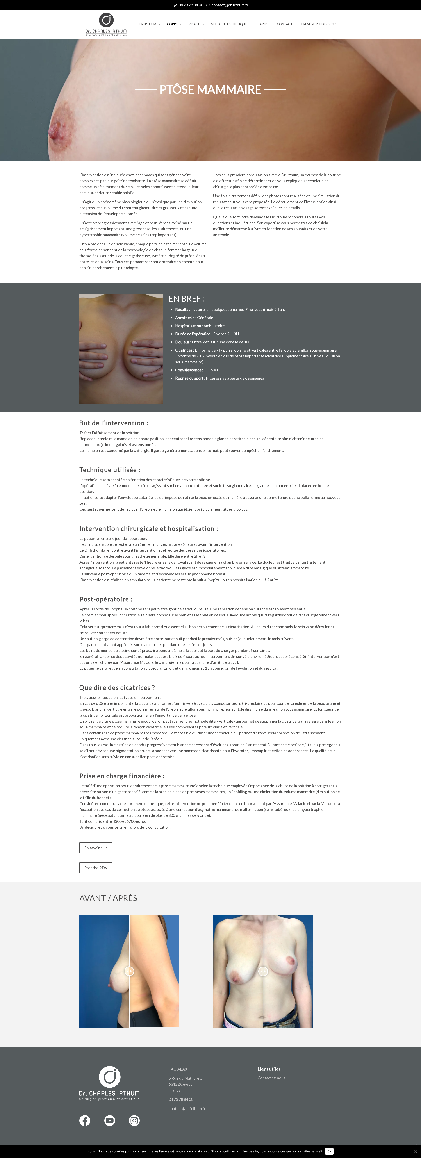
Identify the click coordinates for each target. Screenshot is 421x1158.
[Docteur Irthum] (106, 24)
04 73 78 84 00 (190, 4)
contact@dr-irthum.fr (229, 4)
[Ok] (415, 1151)
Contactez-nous (271, 1077)
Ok (329, 1151)
